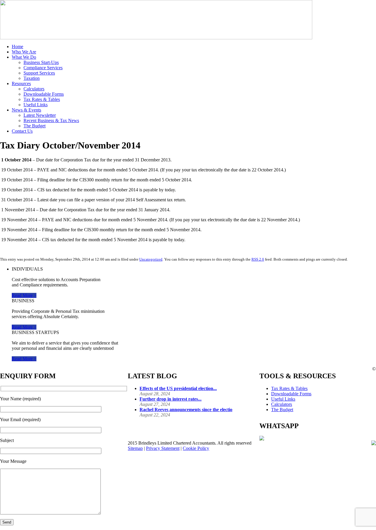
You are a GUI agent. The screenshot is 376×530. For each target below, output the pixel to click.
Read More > (24, 295)
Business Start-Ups (41, 62)
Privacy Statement (162, 448)
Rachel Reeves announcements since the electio (186, 409)
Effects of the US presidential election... (178, 388)
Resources (21, 83)
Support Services (39, 72)
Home (17, 46)
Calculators (34, 88)
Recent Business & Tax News (51, 120)
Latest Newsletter (40, 115)
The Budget (35, 125)
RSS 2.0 (257, 259)
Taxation (32, 78)
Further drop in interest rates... (171, 398)
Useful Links (36, 104)
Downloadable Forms (44, 94)
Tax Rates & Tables (42, 99)
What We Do (24, 57)
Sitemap (135, 448)
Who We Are (24, 51)
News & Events (26, 109)
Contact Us (22, 131)
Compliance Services (43, 67)
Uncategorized (150, 259)
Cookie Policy (196, 448)
